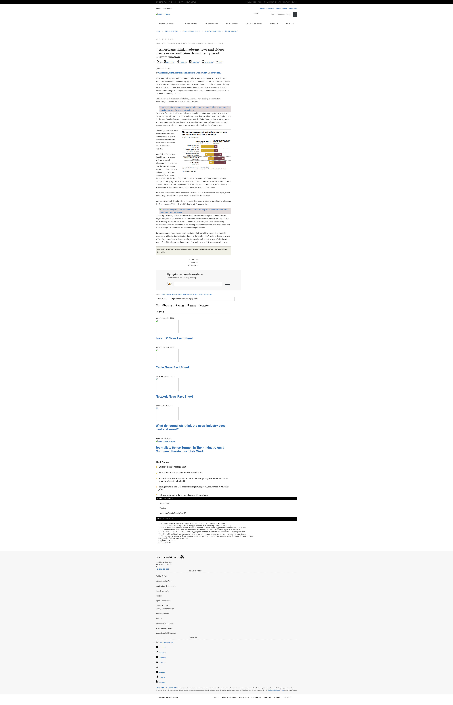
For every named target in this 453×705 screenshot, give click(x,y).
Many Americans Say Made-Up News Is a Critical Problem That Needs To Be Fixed (189, 44)
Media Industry (166, 294)
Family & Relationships (165, 608)
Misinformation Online (190, 294)
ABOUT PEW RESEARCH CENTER (166, 688)
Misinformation (177, 294)
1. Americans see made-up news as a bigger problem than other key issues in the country (195, 525)
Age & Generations (163, 600)
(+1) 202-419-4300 (162, 569)
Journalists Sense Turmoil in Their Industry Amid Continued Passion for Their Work (190, 449)
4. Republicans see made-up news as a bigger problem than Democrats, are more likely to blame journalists (202, 532)
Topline (163, 508)
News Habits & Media (164, 628)
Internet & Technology (164, 623)
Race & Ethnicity (162, 591)
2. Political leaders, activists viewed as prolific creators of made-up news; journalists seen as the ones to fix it (203, 527)
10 (197, 262)
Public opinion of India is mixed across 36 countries (183, 495)
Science (159, 618)
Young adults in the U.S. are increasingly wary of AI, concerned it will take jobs (194, 488)
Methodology (165, 542)
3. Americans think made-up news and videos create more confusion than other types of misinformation (201, 530)
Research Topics (167, 23)
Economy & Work (162, 613)
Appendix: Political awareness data (174, 538)
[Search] (295, 14)
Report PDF (164, 503)
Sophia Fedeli (216, 73)
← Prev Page (193, 259)
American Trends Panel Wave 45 (173, 513)
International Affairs (163, 581)
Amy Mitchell (163, 73)
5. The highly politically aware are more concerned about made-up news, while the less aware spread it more (203, 534)
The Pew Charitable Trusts (276, 690)
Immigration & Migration (165, 586)
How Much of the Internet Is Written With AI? (181, 472)
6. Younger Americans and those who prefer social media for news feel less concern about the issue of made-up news (206, 536)
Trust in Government (205, 294)
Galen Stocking (189, 73)
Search (255, 13)
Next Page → (193, 265)
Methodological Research (166, 633)
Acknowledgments (167, 540)
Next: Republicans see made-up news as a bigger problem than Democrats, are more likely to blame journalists (192, 250)
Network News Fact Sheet (174, 396)
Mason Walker (201, 73)
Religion (159, 596)
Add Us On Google (163, 68)
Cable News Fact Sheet (172, 367)
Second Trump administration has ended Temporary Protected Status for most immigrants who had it (193, 480)
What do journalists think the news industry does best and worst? (190, 427)
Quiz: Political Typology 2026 (172, 466)
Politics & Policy (162, 576)
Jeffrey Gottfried (176, 73)
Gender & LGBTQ (162, 605)
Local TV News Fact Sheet (174, 338)
